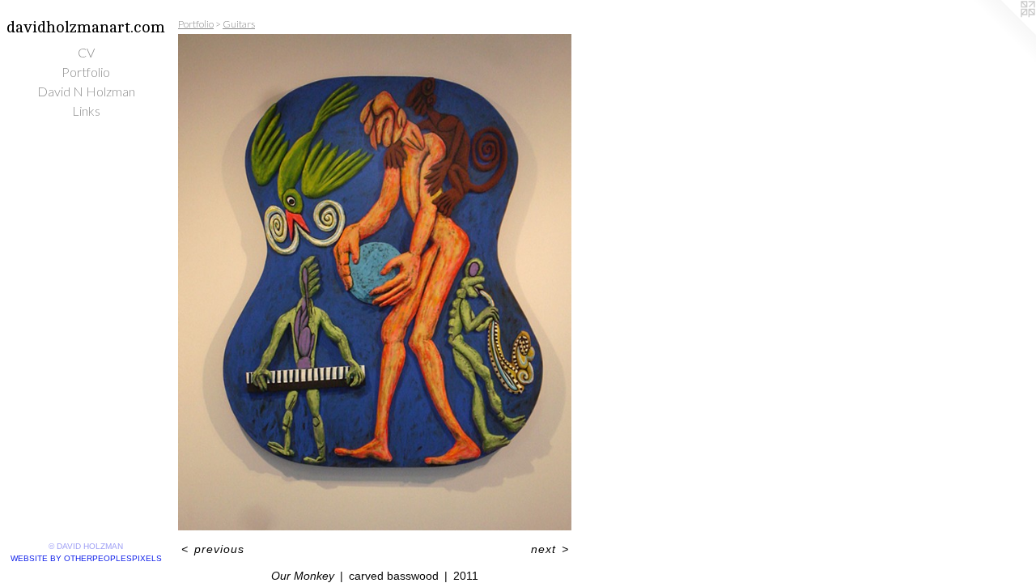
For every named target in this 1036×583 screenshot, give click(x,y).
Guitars (239, 24)
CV (86, 52)
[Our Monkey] (374, 282)
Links (86, 110)
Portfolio (86, 71)
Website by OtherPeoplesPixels (86, 558)
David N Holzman (86, 91)
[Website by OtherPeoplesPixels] (1003, 32)
